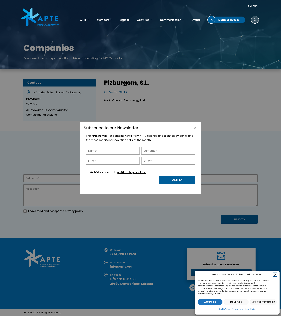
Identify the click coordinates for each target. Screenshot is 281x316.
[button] (275, 274)
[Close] (195, 128)
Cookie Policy (224, 309)
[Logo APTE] (40, 17)
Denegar (236, 302)
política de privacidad (131, 172)
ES (249, 6)
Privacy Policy (238, 309)
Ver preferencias (263, 302)
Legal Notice (250, 309)
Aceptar (210, 302)
